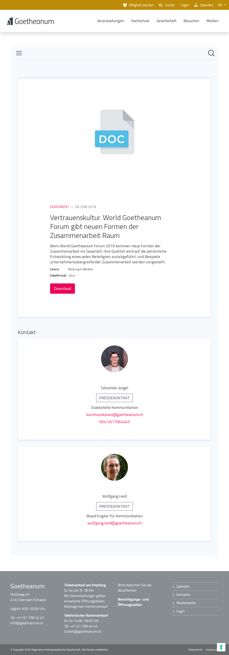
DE (220, 5)
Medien (212, 21)
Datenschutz (195, 650)
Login (185, 5)
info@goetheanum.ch (27, 623)
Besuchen (191, 21)
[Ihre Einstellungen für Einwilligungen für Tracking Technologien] (221, 647)
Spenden (206, 5)
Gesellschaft (166, 21)
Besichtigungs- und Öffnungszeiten (133, 602)
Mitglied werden (141, 5)
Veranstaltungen (110, 21)
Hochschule (140, 21)
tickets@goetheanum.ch (83, 631)
